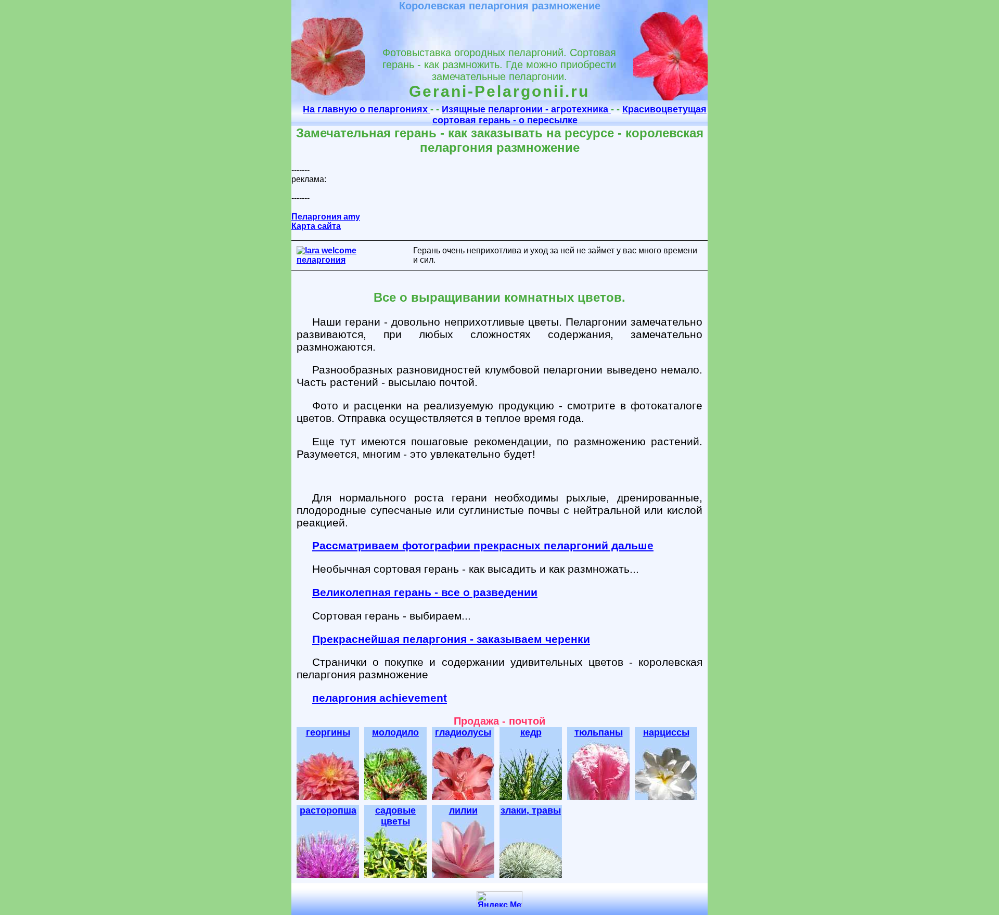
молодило (395, 732)
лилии (463, 810)
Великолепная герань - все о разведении (424, 592)
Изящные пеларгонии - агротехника (526, 109)
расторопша (328, 810)
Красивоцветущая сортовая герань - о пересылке (569, 114)
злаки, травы (531, 810)
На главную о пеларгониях (366, 109)
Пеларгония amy (325, 216)
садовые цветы (395, 816)
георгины (328, 732)
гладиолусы (463, 732)
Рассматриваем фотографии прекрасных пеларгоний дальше (483, 545)
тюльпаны (598, 732)
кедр (531, 732)
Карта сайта (316, 226)
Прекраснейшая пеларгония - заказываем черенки (451, 639)
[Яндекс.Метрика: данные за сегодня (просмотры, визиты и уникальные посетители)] (499, 899)
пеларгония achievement (379, 698)
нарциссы (666, 732)
